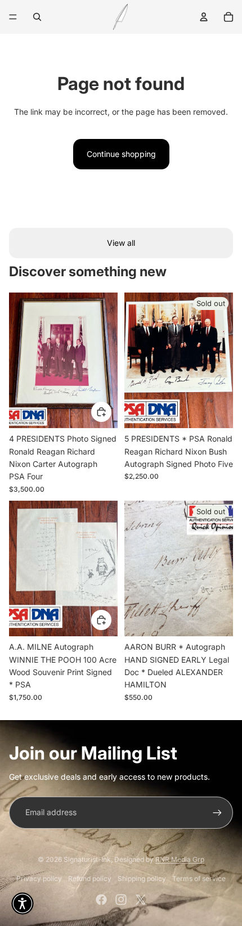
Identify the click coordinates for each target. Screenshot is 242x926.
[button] (22, 903)
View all (121, 243)
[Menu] (13, 17)
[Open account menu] (203, 17)
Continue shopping (121, 154)
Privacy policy (39, 878)
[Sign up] (217, 812)
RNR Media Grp (179, 859)
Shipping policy (142, 878)
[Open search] (37, 17)
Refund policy (89, 878)
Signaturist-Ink (87, 859)
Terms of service (199, 878)
